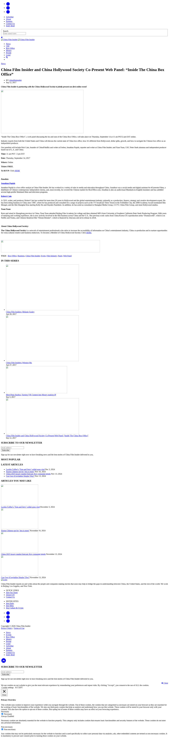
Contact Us (10, 24)
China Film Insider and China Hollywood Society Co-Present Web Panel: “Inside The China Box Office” (47, 436)
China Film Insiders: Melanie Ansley (20, 312)
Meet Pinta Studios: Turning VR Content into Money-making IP (31, 395)
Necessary (8, 714)
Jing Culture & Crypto (14, 608)
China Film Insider (32, 256)
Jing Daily (10, 603)
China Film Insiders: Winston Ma (19, 363)
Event (43, 256)
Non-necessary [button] (7, 727)
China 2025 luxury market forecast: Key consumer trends (28, 474)
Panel (60, 256)
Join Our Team (12, 593)
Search (5, 31)
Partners (9, 21)
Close (165, 683)
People (8, 53)
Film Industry (52, 256)
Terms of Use (19, 628)
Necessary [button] (5, 711)
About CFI (10, 595)
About (8, 19)
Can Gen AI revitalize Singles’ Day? (20, 476)
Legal (8, 55)
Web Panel (67, 256)
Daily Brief (10, 26)
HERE (17, 171)
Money (9, 50)
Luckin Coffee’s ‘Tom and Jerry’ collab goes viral (25, 469)
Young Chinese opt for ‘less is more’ (20, 472)
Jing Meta (10, 606)
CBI (7, 46)
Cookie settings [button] (8, 687)
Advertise (9, 17)
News (8, 44)
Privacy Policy (6, 628)
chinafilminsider (15, 80)
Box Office (10, 48)
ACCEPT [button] (19, 687)
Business (21, 256)
